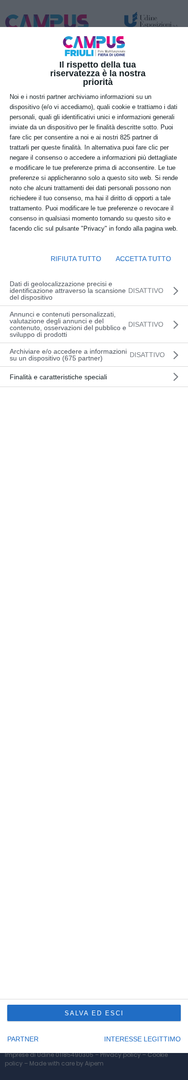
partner (23, 1039)
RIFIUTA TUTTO (76, 259)
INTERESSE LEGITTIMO (142, 1039)
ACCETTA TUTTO (143, 259)
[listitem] (94, 354)
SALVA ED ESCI (94, 1013)
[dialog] (94, 540)
